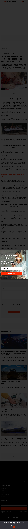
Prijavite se (11, 273)
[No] (26, 525)
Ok (14, 527)
